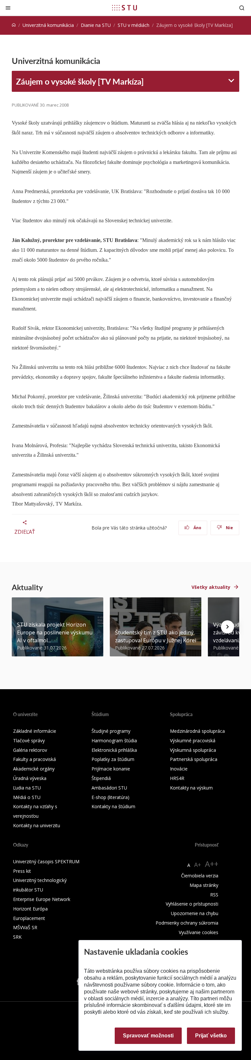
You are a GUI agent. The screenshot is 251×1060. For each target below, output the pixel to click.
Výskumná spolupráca (193, 750)
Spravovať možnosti (148, 1035)
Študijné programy (111, 731)
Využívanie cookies (198, 932)
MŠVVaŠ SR (25, 927)
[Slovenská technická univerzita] (124, 7)
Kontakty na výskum (191, 788)
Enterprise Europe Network (41, 899)
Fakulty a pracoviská (34, 759)
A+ (197, 865)
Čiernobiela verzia (199, 875)
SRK (17, 937)
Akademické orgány (34, 769)
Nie (229, 527)
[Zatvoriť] (8, 7)
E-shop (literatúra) (110, 797)
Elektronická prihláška (114, 750)
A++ (211, 863)
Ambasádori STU (109, 788)
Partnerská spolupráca (193, 759)
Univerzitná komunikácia (48, 25)
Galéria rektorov (30, 750)
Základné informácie (34, 731)
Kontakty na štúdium (113, 806)
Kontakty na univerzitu (36, 825)
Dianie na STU (96, 25)
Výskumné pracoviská (192, 740)
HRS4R (177, 778)
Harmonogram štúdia (114, 740)
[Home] (14, 25)
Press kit (22, 871)
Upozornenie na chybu (194, 913)
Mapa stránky (204, 885)
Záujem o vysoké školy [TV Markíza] (80, 81)
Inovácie (179, 769)
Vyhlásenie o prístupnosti (192, 904)
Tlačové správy (29, 740)
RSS (214, 894)
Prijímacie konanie (111, 769)
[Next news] (227, 626)
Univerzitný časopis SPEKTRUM (46, 861)
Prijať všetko (211, 1035)
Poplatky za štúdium (113, 759)
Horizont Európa (30, 909)
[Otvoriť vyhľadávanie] (242, 7)
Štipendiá (101, 778)
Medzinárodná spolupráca (197, 731)
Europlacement (29, 918)
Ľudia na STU (27, 788)
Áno (196, 527)
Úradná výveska (29, 778)
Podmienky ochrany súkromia (187, 923)
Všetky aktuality (211, 587)
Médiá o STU (27, 797)
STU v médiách (133, 25)
